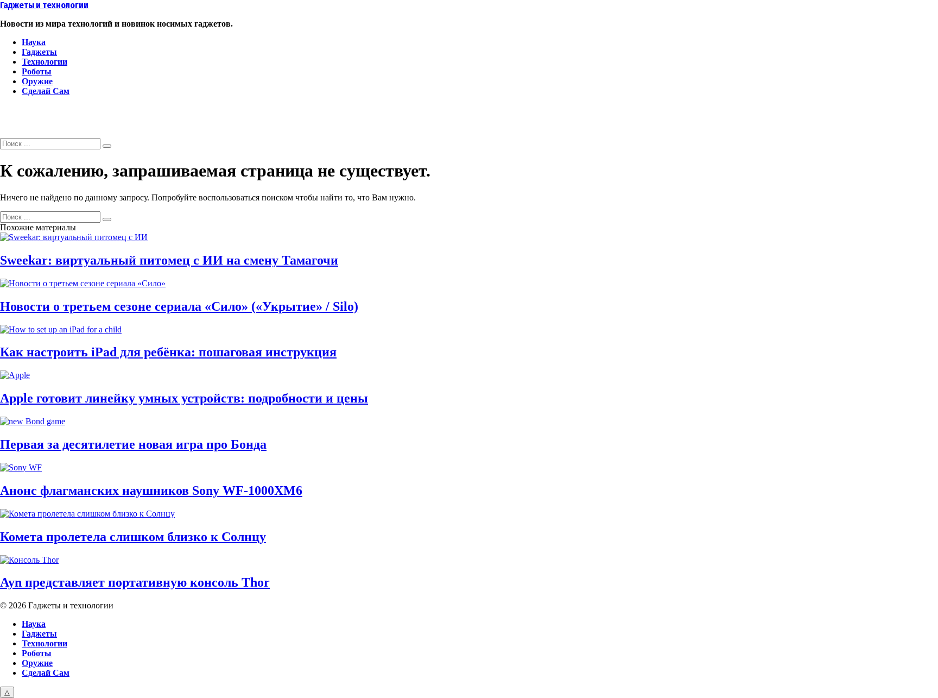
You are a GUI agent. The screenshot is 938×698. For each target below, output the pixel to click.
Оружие (37, 81)
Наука (34, 42)
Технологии (44, 61)
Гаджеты (39, 51)
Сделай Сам (45, 91)
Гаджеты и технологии (44, 5)
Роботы (37, 71)
